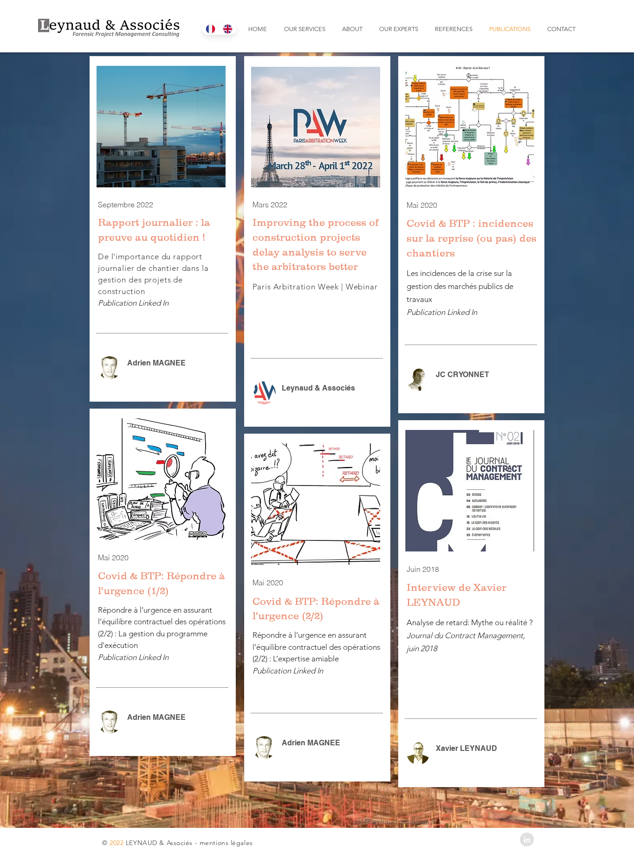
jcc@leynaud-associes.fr (394, 821)
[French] (210, 29)
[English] (228, 29)
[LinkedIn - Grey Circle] (527, 839)
